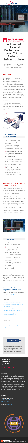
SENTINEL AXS (18, 274)
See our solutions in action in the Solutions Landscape (13, 326)
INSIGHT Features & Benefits (11, 237)
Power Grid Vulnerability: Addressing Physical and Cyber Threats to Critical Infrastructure (13, 309)
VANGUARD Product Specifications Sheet (12, 302)
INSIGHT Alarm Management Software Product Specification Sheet (12, 313)
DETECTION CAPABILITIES (10, 134)
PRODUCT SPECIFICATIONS (11, 136)
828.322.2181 (8, 403)
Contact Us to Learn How (7, 368)
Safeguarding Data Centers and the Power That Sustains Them (13, 305)
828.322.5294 (9, 404)
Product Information (9, 239)
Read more (12, 294)
